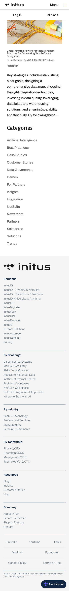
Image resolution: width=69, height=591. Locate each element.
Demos (12, 177)
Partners (13, 221)
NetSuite (13, 206)
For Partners (16, 184)
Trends (12, 243)
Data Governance (20, 170)
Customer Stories (20, 162)
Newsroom (15, 214)
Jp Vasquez (16, 60)
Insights (12, 192)
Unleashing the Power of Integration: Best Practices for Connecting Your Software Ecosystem (30, 53)
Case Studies (17, 155)
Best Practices (46, 60)
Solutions (14, 236)
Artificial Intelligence (22, 140)
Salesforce (15, 229)
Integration (12, 66)
